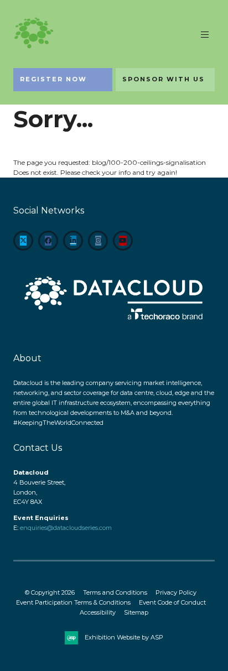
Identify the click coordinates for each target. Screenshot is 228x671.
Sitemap (136, 612)
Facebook (48, 241)
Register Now (53, 79)
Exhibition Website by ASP (124, 637)
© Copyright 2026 (50, 592)
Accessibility (98, 612)
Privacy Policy (176, 592)
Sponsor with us (163, 79)
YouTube (123, 241)
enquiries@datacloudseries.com (66, 528)
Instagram (98, 241)
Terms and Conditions (115, 592)
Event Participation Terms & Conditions (73, 602)
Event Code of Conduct (172, 602)
